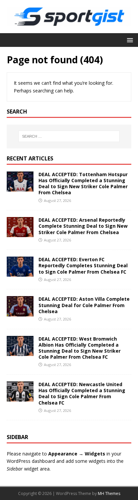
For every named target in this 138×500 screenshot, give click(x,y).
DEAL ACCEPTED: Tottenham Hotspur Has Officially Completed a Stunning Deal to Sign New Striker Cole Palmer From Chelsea (83, 183)
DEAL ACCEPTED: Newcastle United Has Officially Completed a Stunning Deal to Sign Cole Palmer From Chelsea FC (82, 393)
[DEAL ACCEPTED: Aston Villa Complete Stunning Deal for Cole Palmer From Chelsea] (20, 312)
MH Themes (109, 493)
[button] (128, 40)
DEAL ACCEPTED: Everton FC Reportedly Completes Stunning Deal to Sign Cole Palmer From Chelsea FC (83, 265)
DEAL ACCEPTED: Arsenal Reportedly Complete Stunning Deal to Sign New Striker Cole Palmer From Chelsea (83, 226)
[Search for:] (69, 136)
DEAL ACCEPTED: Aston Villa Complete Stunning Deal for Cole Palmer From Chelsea (84, 305)
